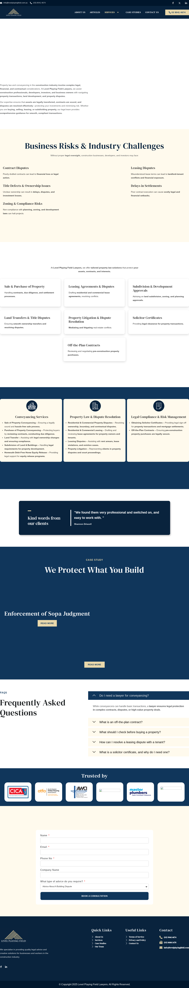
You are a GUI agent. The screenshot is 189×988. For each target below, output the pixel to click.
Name (44, 835)
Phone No (46, 858)
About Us (80, 12)
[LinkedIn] (7, 967)
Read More (47, 623)
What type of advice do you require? (62, 881)
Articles (95, 12)
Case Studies (133, 12)
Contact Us (152, 12)
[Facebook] (2, 967)
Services (110, 12)
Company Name (49, 870)
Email (44, 847)
